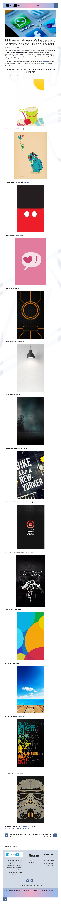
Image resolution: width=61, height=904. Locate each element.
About (32, 862)
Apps (6, 828)
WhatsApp (17, 50)
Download (17, 76)
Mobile (27, 828)
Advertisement (50, 860)
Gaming (44, 890)
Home (32, 860)
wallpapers (19, 56)
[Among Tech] (13, 5)
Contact (33, 865)
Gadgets (35, 890)
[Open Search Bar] (56, 5)
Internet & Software (16, 828)
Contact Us (49, 863)
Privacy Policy (50, 865)
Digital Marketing (15, 890)
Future (26, 890)
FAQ (47, 858)
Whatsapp (44, 61)
